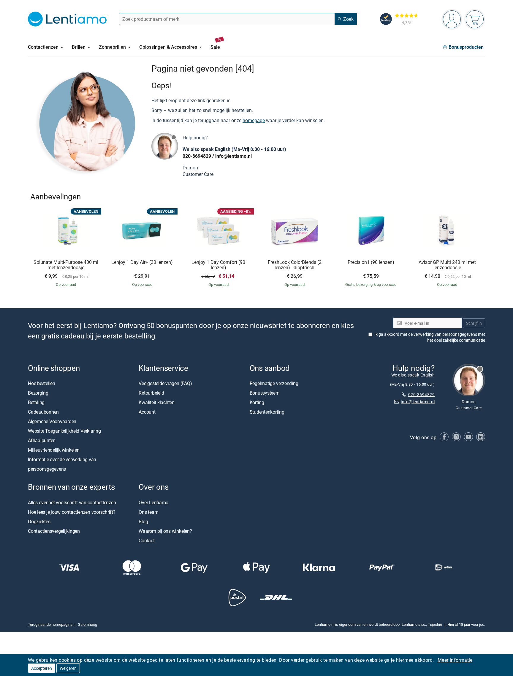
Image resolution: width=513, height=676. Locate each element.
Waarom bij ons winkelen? (165, 531)
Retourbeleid (151, 393)
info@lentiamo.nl (233, 156)
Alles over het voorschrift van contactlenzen (72, 502)
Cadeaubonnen (43, 412)
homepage (254, 120)
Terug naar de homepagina (50, 624)
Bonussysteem (265, 393)
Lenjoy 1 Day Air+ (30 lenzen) (142, 262)
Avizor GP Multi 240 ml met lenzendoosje (447, 265)
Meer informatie (455, 660)
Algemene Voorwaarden (52, 421)
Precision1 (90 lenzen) (371, 262)
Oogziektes (39, 521)
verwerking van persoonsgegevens (445, 334)
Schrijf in (474, 323)
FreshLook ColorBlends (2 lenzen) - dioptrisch (295, 265)
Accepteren (41, 668)
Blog (143, 521)
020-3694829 (197, 156)
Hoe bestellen (41, 383)
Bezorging (38, 393)
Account (147, 412)
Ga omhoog (87, 624)
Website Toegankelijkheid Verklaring (64, 431)
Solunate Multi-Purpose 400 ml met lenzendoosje (66, 265)
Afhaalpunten (42, 440)
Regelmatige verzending (274, 383)
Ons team (148, 512)
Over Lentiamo (153, 502)
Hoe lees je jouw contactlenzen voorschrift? (71, 512)
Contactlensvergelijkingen (54, 531)
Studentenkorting (267, 412)
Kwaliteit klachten (157, 402)
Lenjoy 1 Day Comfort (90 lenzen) (218, 265)
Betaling (36, 402)
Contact (146, 540)
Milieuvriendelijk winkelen (54, 450)
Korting (257, 402)
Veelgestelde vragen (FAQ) (165, 383)
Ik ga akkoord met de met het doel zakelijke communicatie (429, 337)
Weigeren (68, 668)
